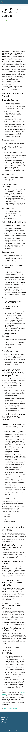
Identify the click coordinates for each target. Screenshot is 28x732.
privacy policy (4, 722)
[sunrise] (2, 2)
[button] (19, 2)
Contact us (4, 719)
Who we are (4, 717)
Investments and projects (10, 708)
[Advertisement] (14, 37)
